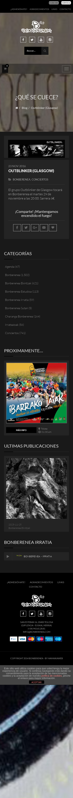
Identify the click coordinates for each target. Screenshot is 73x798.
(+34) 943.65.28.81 (36, 628)
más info (21, 430)
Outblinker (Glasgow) (31, 171)
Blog (24, 107)
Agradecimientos (39, 9)
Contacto (65, 9)
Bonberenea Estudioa (18, 291)
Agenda (9, 266)
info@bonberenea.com (36, 631)
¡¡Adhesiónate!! (18, 9)
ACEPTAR (36, 682)
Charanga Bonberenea (19, 316)
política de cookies (51, 675)
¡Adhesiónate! (16, 582)
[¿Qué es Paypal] (13, 639)
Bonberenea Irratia (17, 299)
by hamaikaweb (54, 658)
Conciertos (40, 179)
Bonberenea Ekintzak (18, 283)
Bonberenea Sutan (16, 308)
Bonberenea (21, 179)
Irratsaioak (11, 324)
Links (54, 9)
